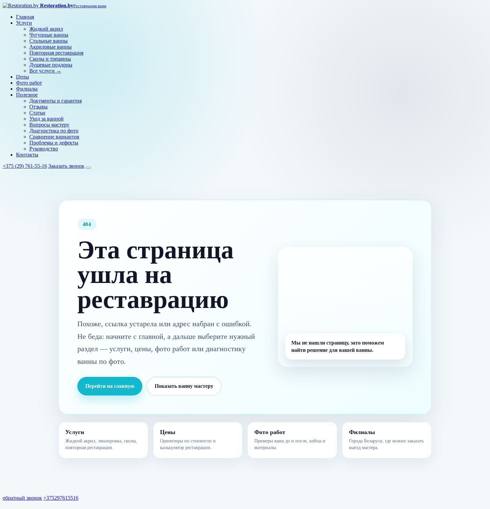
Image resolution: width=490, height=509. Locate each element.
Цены (22, 77)
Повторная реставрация (56, 53)
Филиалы (27, 89)
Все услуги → (45, 71)
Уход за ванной (46, 119)
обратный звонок (22, 498)
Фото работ (29, 83)
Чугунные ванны (48, 35)
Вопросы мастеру (49, 124)
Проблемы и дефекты (53, 142)
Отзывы (38, 107)
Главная (25, 17)
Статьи (37, 113)
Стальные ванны (48, 41)
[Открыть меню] (88, 168)
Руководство (43, 148)
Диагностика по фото (53, 130)
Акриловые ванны (50, 47)
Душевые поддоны (50, 65)
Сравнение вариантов (54, 136)
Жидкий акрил (46, 29)
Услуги (24, 23)
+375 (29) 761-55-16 (25, 166)
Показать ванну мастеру (184, 386)
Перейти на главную (109, 386)
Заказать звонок (66, 166)
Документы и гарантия (55, 101)
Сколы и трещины (50, 59)
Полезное (27, 95)
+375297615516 (60, 498)
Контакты (27, 154)
